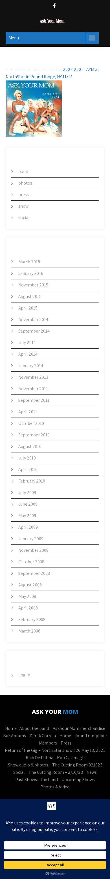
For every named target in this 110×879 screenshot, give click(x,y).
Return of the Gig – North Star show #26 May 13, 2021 (55, 750)
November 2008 (33, 550)
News (92, 772)
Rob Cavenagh (71, 758)
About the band (34, 728)
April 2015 (28, 308)
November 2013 (33, 377)
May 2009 (27, 516)
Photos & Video (55, 787)
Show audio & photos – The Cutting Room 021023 (55, 765)
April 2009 (28, 527)
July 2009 (27, 492)
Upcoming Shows (78, 779)
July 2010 (27, 458)
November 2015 (33, 285)
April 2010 (28, 469)
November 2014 (33, 319)
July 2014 (27, 343)
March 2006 (29, 631)
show (23, 206)
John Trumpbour (91, 736)
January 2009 (30, 539)
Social (19, 772)
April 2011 (27, 412)
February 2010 (31, 481)
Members (48, 743)
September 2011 (33, 400)
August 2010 (29, 446)
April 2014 (28, 354)
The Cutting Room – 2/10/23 (55, 772)
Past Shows (26, 779)
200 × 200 (72, 69)
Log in (24, 675)
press (23, 195)
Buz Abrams (14, 736)
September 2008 (34, 573)
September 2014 (34, 331)
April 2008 (28, 608)
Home (11, 728)
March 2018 (29, 262)
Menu (13, 38)
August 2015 (29, 296)
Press (66, 743)
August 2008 (30, 585)
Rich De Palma (39, 758)
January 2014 (30, 366)
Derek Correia (43, 736)
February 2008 (31, 619)
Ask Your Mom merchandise (79, 728)
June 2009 (28, 504)
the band (49, 779)
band (23, 171)
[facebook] (54, 6)
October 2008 (31, 562)
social (24, 218)
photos (25, 183)
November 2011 (33, 389)
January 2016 (30, 273)
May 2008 (27, 596)
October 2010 (31, 423)
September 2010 (34, 435)
